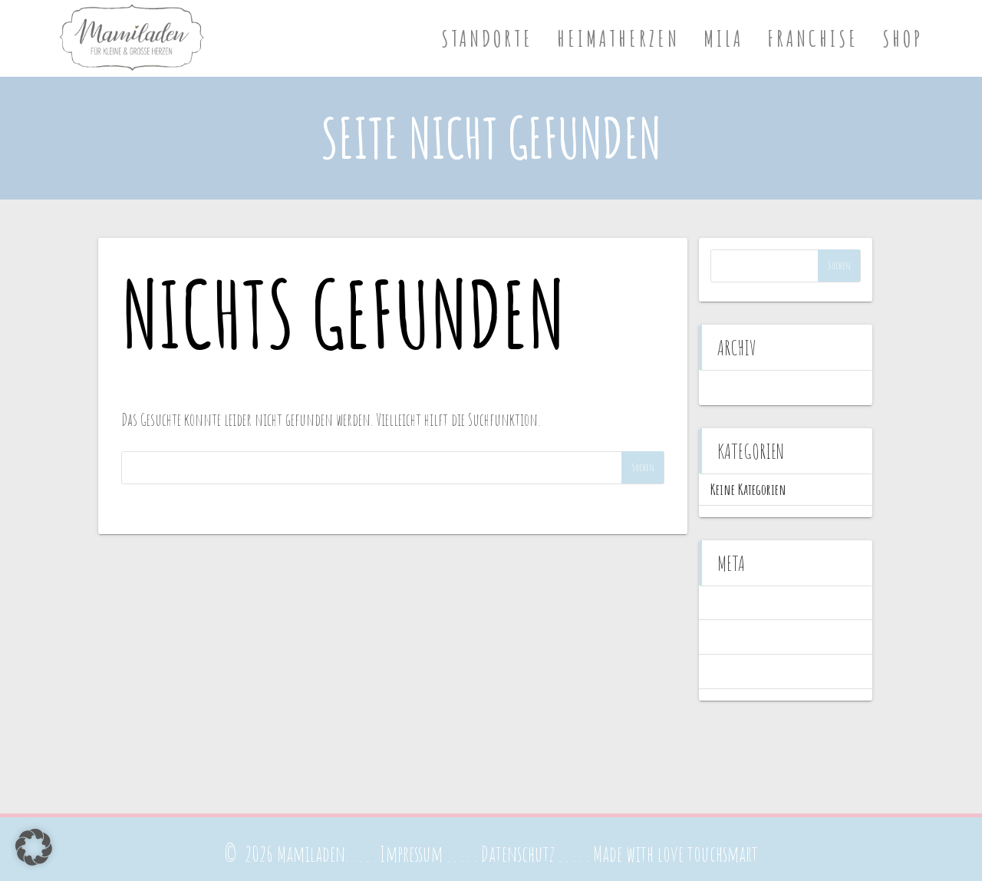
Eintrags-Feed (739, 636)
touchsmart (722, 853)
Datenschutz (518, 853)
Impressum (411, 853)
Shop (902, 38)
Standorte (487, 38)
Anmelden (732, 602)
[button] (34, 847)
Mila (723, 38)
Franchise (812, 38)
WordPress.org (740, 671)
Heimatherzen (618, 38)
